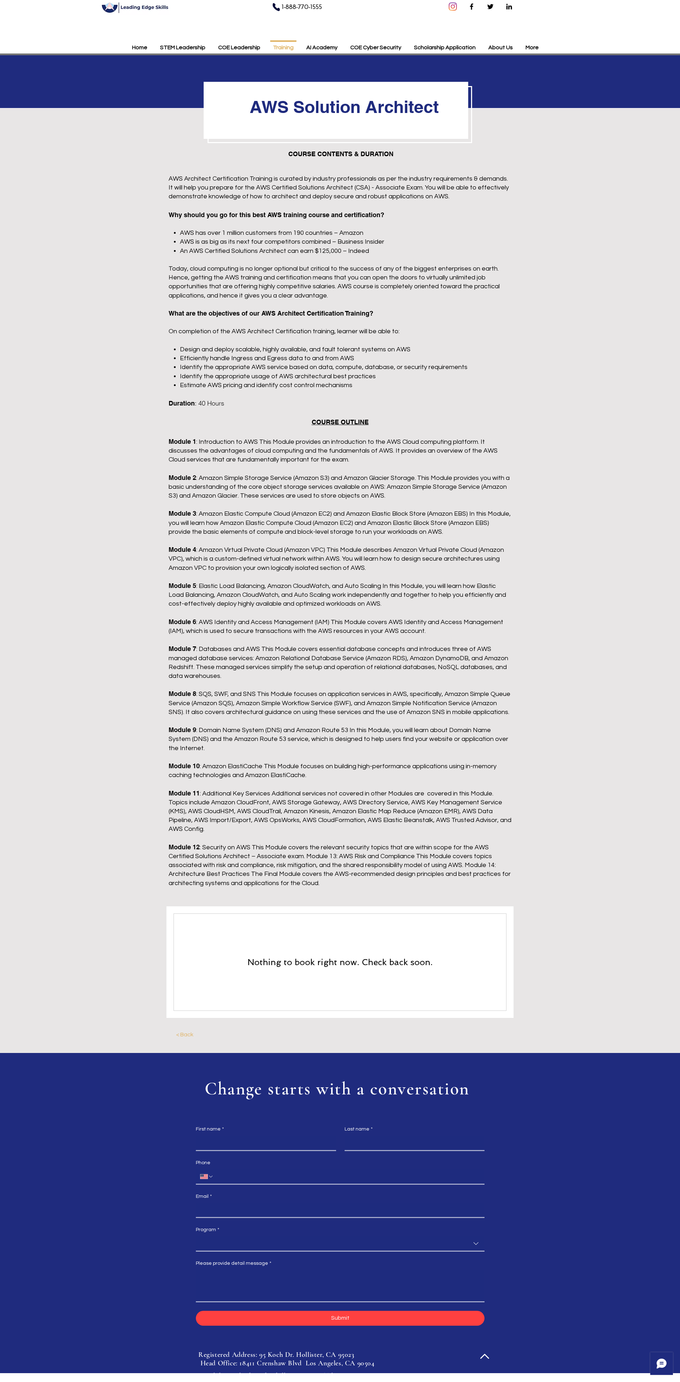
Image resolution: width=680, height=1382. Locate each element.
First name (210, 1129)
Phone (203, 1162)
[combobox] (340, 1244)
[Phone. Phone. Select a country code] (207, 1176)
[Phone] (276, 6)
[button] (445, 44)
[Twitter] (490, 6)
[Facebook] (472, 6)
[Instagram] (453, 6)
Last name (359, 1129)
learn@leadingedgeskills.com (260, 1375)
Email (204, 1196)
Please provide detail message (233, 1263)
